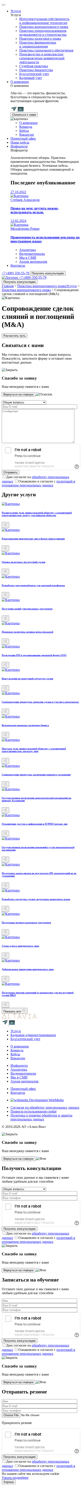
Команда (25, 127)
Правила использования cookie (33, 1111)
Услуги (15, 11)
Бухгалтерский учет (34, 74)
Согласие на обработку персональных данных (44, 1107)
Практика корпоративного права (43, 27)
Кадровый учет (30, 78)
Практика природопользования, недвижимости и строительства (43, 32)
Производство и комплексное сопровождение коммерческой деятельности (42, 58)
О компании (19, 82)
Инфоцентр (19, 146)
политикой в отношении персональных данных (38, 483)
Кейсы (24, 130)
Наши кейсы (19, 142)
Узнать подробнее (15, 1477)
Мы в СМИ (27, 257)
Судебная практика (33, 66)
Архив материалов (33, 261)
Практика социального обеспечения (46, 50)
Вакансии (26, 134)
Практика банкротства (36, 70)
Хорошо (8, 1482)
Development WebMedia (46, 1100)
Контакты (17, 265)
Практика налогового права (40, 38)
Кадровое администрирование (33, 1035)
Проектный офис (23, 138)
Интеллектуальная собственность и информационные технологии (44, 21)
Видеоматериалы (32, 254)
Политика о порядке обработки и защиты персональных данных (41, 1117)
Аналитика (27, 250)
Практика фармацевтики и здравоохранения (37, 44)
